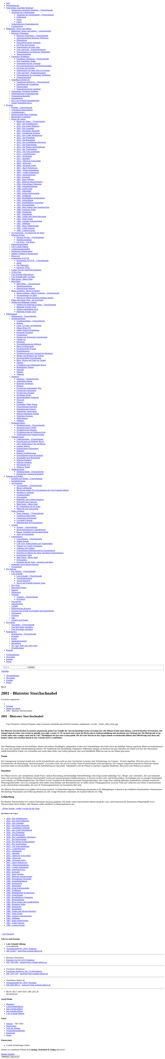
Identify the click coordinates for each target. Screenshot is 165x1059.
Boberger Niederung (24, 383)
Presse (8, 661)
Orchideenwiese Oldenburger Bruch (31, 365)
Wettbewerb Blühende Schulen (24, 302)
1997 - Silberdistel (23, 191)
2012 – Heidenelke (24, 156)
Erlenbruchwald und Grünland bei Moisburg (34, 353)
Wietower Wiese (23, 467)
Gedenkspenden (23, 495)
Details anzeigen (7, 1054)
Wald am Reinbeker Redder (27, 414)
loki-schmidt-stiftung (14, 1011)
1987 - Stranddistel (24, 214)
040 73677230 (12, 974)
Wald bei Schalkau (24, 462)
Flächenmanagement (19, 244)
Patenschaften (22, 87)
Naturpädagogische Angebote (28, 42)
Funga (19, 22)
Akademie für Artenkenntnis (22, 12)
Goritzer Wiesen (23, 446)
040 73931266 (12, 962)
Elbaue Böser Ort (23, 328)
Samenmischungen (19, 641)
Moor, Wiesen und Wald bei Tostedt (31, 360)
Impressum (10, 1033)
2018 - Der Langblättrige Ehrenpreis (31, 142)
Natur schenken (17, 511)
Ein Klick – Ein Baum (25, 242)
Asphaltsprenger (18, 112)
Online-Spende (22, 541)
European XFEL (23, 267)
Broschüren (16, 643)
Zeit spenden (21, 497)
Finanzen (15, 615)
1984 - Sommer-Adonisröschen (29, 221)
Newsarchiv (16, 601)
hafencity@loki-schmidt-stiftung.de (36, 985)
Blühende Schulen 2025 (26, 312)
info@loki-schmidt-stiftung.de (29, 951)
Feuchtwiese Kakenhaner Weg (28, 388)
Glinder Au (21, 339)
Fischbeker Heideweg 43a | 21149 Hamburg (24, 971)
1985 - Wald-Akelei (24, 219)
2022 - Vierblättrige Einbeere (28, 133)
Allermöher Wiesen (24, 381)
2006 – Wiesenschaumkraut (27, 170)
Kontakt (9, 650)
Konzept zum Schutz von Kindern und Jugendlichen (32, 611)
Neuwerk (20, 400)
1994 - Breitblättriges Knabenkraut (30, 198)
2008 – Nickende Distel (26, 165)
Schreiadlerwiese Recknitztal (28, 458)
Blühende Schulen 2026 (26, 307)
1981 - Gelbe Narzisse (25, 228)
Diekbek (19, 386)
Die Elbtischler (22, 265)
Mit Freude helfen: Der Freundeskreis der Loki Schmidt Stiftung (42, 490)
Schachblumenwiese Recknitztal (29, 455)
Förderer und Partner (19, 620)
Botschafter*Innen (18, 588)
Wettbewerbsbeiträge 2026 (27, 309)
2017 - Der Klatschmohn (26, 145)
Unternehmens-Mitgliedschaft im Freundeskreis (35, 550)
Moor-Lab (15, 256)
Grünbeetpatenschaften (20, 249)
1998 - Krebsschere (24, 189)
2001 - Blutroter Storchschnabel (29, 182)
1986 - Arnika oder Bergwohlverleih (31, 216)
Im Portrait (20, 599)
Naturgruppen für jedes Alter (28, 47)
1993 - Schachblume (24, 200)
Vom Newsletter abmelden (22, 629)
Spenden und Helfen (14, 476)
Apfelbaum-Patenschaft (26, 516)
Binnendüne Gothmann (20, 117)
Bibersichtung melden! (25, 288)
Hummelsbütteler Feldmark (27, 397)
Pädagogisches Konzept (21, 608)
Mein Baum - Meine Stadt (21, 279)
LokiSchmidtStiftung (14, 1006)
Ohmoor (19, 363)
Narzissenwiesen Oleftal (26, 427)
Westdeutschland (18, 423)
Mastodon (10, 1004)
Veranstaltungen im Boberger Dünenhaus (33, 52)
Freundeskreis (17, 98)
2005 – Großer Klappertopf (27, 172)
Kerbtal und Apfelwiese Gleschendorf (31, 337)
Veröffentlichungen (24, 578)
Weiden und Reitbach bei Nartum (30, 356)
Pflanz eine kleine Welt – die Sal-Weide (27, 300)
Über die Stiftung (13, 1028)
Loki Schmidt (16, 574)
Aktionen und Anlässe (25, 548)
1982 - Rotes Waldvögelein (27, 226)
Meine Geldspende (24, 488)
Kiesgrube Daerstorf (24, 332)
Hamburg (15, 376)
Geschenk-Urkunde (24, 520)
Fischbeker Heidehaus (20, 56)
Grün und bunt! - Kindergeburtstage (31, 49)
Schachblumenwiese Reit (26, 407)
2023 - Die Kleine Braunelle (28, 131)
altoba (18, 263)
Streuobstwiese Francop (26, 409)
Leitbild (14, 606)
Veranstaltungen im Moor (26, 295)
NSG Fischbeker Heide (26, 61)
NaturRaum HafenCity (20, 80)
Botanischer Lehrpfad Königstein (30, 474)
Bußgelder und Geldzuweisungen (30, 499)
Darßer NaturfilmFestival (21, 103)
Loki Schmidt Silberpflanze (22, 274)
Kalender (15, 636)
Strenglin (20, 370)
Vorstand (15, 594)
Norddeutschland (18, 318)
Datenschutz (11, 1026)
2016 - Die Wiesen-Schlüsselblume (30, 147)
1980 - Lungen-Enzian (25, 230)
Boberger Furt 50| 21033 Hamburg (20, 960)
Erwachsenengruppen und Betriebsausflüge (34, 66)
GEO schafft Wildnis (19, 247)
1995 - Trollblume (23, 196)
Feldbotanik (21, 17)
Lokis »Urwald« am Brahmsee (29, 325)
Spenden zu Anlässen (25, 492)
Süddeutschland (17, 469)
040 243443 (11, 951)
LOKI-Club (16, 272)
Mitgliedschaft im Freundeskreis (29, 523)
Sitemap (9, 1024)
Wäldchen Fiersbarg (24, 416)
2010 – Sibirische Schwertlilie (28, 161)
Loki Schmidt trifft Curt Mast (23, 277)
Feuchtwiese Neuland (25, 393)
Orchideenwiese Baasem (26, 430)
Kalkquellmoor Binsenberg (27, 448)
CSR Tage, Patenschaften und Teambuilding (34, 543)
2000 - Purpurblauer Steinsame (29, 184)
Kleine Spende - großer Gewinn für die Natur (20, 808)
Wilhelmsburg (22, 418)
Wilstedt (19, 372)
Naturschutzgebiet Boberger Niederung (32, 38)
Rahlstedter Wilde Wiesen (26, 404)
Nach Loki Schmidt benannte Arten (30, 583)
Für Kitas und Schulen (25, 45)
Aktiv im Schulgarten (25, 534)
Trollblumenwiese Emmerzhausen (30, 434)
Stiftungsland (11, 314)
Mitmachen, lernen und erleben (18, 29)
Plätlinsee (20, 451)
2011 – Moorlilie (23, 158)
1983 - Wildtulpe (23, 223)
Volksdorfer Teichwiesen (26, 411)
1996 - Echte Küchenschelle (27, 193)
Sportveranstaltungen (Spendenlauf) (31, 530)
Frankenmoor (21, 335)
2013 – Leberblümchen (25, 154)
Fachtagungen (17, 26)
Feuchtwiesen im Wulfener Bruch (30, 441)
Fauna (19, 19)
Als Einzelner (16, 483)
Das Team (15, 585)
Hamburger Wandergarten (21, 251)
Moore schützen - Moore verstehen (25, 291)
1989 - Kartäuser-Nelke (26, 209)
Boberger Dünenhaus (20, 33)
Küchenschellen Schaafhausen (28, 358)
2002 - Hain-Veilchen (25, 179)
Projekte (9, 105)
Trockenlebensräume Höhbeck (28, 344)
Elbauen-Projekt (17, 235)
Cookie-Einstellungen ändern (18, 1045)
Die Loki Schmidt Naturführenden (25, 100)
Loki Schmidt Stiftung (15, 1013)
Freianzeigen (21, 560)
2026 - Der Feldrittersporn (27, 124)
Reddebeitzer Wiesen (25, 367)
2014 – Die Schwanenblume (28, 151)
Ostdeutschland (17, 437)
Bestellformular (17, 648)
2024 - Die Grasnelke (25, 128)
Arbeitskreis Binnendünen (22, 110)
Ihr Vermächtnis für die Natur (28, 506)
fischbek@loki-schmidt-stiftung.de (33, 974)
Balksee (19, 323)
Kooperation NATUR (20, 258)
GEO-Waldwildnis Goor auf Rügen (31, 444)
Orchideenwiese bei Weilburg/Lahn (30, 432)
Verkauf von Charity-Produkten (29, 546)
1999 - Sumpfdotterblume (26, 186)
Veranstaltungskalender (20, 96)
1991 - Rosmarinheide (25, 205)
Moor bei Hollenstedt (25, 346)
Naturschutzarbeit (23, 54)
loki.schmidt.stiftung (14, 1009)
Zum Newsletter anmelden (22, 627)
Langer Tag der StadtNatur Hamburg (26, 270)
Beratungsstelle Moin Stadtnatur (24, 114)
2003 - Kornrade (23, 177)
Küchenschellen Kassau (26, 349)
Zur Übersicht (7, 934)
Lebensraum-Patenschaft (26, 518)
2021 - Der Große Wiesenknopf (29, 135)
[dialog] (82, 1053)
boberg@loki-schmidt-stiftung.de (33, 962)
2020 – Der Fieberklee (25, 138)
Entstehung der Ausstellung (27, 84)
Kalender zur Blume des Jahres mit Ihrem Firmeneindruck (40, 553)
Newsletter (10, 622)
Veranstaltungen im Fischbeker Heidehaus (33, 75)
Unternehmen (16, 536)
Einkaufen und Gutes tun (26, 502)
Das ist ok (15, 1057)
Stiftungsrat (16, 592)
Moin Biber (16, 281)
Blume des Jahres (18, 119)
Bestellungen (11, 632)
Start (8, 3)
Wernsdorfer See (23, 465)
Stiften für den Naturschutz (27, 509)
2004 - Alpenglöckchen (26, 175)
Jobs (13, 618)
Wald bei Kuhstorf (23, 460)
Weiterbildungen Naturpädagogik (24, 24)
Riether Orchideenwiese (26, 453)
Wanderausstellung (24, 240)
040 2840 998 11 (13, 985)
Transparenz (16, 613)
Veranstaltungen (12, 5)
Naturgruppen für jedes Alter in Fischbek (33, 70)
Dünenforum (21, 40)
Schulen (14, 525)
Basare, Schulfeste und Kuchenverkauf (32, 532)
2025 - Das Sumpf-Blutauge (27, 126)
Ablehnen (5, 1057)
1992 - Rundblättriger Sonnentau (29, 203)
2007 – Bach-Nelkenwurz (27, 168)
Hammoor (20, 342)
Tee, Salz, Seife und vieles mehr (24, 645)
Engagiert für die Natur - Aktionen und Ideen (34, 562)
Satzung (14, 590)
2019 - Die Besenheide (25, 140)
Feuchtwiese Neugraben (26, 390)
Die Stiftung (11, 569)
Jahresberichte (17, 604)
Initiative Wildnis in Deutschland (24, 254)
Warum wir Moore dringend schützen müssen (34, 298)
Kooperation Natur (24, 555)
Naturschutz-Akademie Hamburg (19, 8)
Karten (14, 639)
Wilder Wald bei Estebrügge (27, 330)
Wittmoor (20, 374)
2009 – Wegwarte (23, 163)
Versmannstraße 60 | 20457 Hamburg (21, 949)
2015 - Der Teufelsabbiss (26, 149)
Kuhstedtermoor (23, 351)
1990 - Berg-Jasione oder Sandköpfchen (32, 207)
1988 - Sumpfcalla (23, 212)
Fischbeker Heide (23, 395)
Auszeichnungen (23, 581)
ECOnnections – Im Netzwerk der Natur (27, 233)
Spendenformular (18, 481)
